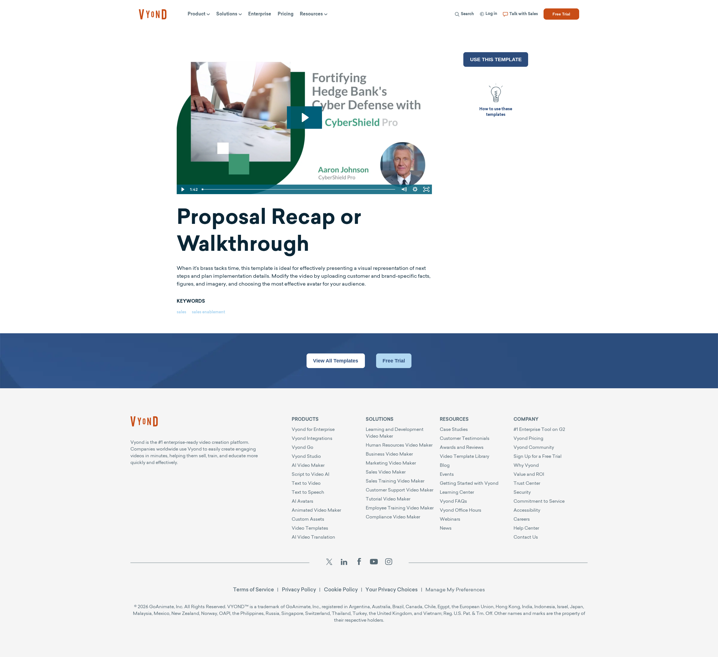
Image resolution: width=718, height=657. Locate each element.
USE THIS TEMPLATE (496, 59)
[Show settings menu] (415, 189)
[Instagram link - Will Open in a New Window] (389, 563)
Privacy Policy (299, 589)
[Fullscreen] (426, 189)
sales (181, 312)
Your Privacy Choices (391, 589)
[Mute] (403, 189)
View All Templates (335, 361)
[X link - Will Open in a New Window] (329, 563)
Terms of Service (253, 589)
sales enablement (208, 312)
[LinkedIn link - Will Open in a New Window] (344, 563)
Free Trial (394, 361)
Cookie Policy (341, 589)
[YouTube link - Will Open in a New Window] (374, 563)
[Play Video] (182, 189)
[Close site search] (570, 29)
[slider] (298, 189)
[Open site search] (362, 28)
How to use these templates (495, 112)
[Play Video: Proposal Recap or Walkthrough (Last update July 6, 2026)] (304, 117)
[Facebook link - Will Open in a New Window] (359, 563)
